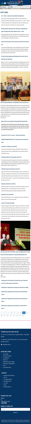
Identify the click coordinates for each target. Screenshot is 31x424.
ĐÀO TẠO (5, 359)
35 (20, 315)
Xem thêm (3, 117)
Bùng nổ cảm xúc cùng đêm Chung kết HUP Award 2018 (14, 121)
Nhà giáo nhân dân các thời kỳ (8, 183)
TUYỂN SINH (6, 358)
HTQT (4, 365)
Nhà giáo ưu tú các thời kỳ (7, 194)
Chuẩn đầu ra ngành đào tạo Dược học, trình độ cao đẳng (14, 287)
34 (17, 315)
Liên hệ (16, 1)
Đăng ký (15, 412)
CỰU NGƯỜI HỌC (7, 367)
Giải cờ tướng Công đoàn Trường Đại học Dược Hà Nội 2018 (15, 102)
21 (14, 312)
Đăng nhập (11, 1)
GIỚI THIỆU (10, 7)
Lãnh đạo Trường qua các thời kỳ (9, 146)
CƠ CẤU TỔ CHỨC (7, 356)
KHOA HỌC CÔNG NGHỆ (9, 363)
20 (11, 312)
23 (20, 312)
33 (13, 315)
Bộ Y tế (5, 377)
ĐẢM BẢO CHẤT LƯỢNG (8, 361)
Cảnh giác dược (7, 381)
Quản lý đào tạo (7, 386)
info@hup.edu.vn (7, 344)
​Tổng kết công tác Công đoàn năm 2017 (10, 169)
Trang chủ (4, 7)
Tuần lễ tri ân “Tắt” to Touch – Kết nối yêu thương (13, 135)
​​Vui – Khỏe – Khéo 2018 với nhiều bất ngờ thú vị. (12, 16)
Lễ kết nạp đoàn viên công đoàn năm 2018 (11, 157)
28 (7, 315)
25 (27, 312)
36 (23, 315)
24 (23, 312)
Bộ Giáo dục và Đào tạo (9, 375)
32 (10, 315)
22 (17, 312)
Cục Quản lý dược (7, 379)
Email (4, 385)
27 (4, 315)
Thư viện (5, 383)
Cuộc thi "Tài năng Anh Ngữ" (7, 203)
